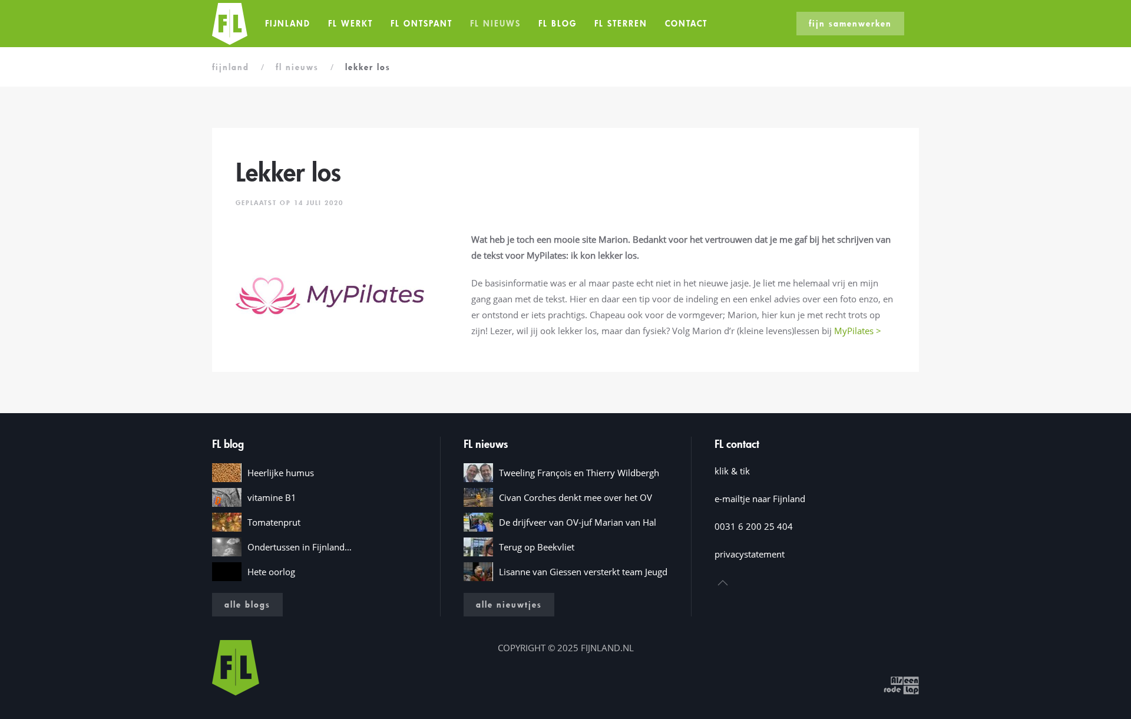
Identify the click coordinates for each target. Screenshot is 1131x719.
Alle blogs (247, 604)
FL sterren (620, 23)
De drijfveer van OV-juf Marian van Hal (577, 522)
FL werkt (350, 23)
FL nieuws (495, 23)
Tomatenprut (273, 522)
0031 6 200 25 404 (754, 526)
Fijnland (287, 23)
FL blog (557, 23)
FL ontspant (421, 23)
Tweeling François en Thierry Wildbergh (579, 473)
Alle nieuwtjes (509, 604)
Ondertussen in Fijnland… (299, 547)
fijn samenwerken (850, 23)
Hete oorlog (271, 572)
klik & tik (732, 471)
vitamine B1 (271, 497)
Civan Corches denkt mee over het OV (575, 497)
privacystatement (750, 554)
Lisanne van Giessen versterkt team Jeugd (583, 572)
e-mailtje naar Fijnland (760, 498)
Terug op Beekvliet (536, 547)
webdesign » (855, 684)
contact (686, 23)
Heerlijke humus (280, 473)
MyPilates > (857, 331)
